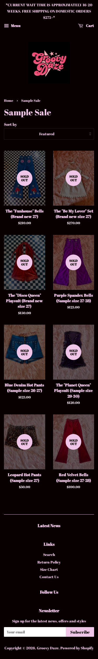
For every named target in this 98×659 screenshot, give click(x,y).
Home (8, 100)
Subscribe (80, 632)
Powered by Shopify (77, 647)
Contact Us (49, 576)
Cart (89, 25)
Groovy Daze (48, 647)
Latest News (49, 525)
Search (49, 554)
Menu (15, 25)
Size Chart (49, 569)
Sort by (10, 124)
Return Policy (49, 562)
